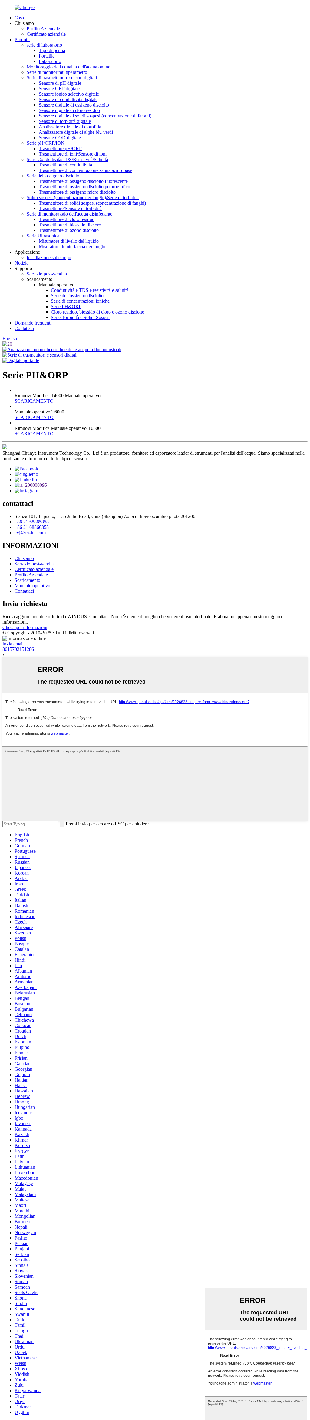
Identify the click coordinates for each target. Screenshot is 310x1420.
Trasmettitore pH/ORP (60, 148)
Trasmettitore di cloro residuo (66, 219)
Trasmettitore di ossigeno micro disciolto (77, 192)
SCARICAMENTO (34, 401)
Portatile (46, 55)
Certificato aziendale (46, 34)
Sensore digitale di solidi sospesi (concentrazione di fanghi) (95, 115)
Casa (19, 17)
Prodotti (22, 39)
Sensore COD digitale (60, 137)
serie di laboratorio (44, 45)
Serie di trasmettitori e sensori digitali (62, 77)
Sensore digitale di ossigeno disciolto (74, 104)
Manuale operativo (32, 585)
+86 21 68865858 (32, 521)
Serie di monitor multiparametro (57, 72)
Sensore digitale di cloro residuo (69, 110)
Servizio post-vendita (47, 273)
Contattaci (24, 328)
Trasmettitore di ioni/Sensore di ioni (73, 153)
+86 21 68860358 (32, 527)
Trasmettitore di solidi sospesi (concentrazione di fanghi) (92, 203)
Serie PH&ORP (66, 306)
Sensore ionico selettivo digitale (69, 94)
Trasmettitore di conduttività (65, 164)
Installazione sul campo (49, 257)
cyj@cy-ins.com (30, 532)
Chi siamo (24, 558)
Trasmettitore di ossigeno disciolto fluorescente (83, 181)
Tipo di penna (52, 50)
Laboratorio (50, 61)
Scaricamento (27, 580)
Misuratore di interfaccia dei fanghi (72, 246)
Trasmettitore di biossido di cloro (70, 224)
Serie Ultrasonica (43, 235)
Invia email (13, 643)
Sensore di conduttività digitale (68, 99)
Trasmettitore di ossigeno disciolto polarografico (84, 186)
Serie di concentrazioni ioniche (80, 301)
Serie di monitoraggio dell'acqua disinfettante (69, 213)
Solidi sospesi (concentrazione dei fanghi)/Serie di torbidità (83, 197)
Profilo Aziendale (43, 28)
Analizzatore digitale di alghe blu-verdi (76, 132)
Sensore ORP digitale (59, 88)
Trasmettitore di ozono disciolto (69, 230)
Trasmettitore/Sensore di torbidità (70, 208)
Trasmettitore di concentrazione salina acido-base (85, 170)
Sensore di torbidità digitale (65, 121)
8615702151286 (18, 649)
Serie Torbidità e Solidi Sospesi (80, 317)
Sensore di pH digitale (60, 83)
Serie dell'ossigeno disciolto (53, 175)
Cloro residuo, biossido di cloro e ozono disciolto (97, 312)
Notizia (21, 262)
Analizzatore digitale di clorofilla (70, 126)
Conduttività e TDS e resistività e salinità (90, 290)
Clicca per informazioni (24, 627)
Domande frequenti (33, 322)
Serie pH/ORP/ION (45, 143)
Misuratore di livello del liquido (69, 241)
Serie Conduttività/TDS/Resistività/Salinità (67, 159)
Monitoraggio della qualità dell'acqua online (68, 66)
